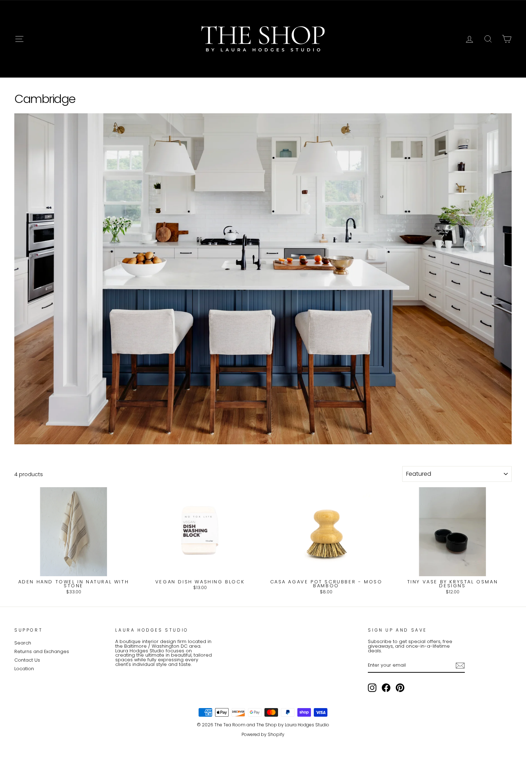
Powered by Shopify (263, 734)
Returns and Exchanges (41, 651)
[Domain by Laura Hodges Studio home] (263, 39)
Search (22, 643)
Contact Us (27, 660)
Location (24, 669)
